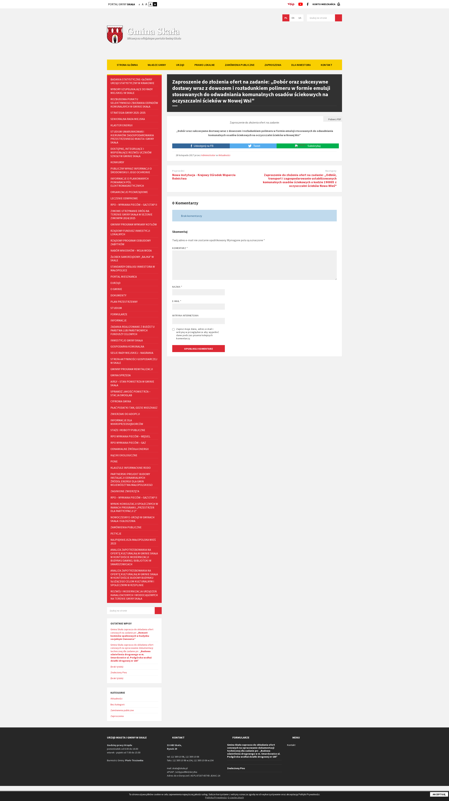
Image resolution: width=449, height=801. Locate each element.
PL (285, 17)
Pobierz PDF (334, 119)
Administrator (208, 155)
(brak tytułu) (116, 666)
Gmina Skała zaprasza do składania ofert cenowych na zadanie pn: (131, 634)
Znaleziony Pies (118, 672)
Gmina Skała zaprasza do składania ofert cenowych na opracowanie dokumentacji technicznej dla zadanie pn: (131, 652)
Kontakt (291, 745)
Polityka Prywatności (216, 797)
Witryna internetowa (185, 315)
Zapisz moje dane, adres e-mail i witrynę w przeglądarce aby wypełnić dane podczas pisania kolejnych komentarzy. (197, 333)
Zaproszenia (117, 716)
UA (300, 17)
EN (293, 17)
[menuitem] (127, 64)
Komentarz (180, 248)
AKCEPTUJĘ (439, 794)
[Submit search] (338, 17)
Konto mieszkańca (324, 4)
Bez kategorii (117, 704)
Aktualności (224, 155)
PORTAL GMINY (121, 4)
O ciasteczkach (236, 797)
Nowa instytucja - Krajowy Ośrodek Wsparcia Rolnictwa (204, 177)
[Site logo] (115, 43)
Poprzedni (178, 170)
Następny (331, 170)
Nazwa (177, 286)
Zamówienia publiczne (122, 710)
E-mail (176, 301)
